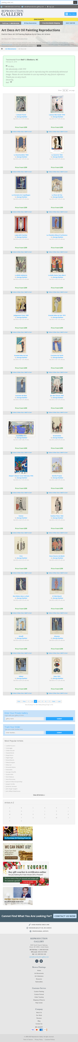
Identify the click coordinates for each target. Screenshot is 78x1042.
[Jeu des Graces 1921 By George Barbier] (57, 393)
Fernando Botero (11, 767)
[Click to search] (75, 2)
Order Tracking (39, 997)
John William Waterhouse (13, 791)
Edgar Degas (9, 758)
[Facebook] (36, 961)
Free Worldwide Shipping (51, 23)
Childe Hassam (10, 750)
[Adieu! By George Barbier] (21, 674)
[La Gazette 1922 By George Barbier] (57, 152)
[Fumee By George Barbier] (21, 513)
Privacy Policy (39, 1039)
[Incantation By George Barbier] (57, 433)
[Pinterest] (41, 961)
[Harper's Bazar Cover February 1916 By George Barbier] (21, 473)
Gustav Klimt (9, 774)
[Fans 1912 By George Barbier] (57, 674)
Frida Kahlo (9, 769)
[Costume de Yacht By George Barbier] (57, 353)
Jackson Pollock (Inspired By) (14, 782)
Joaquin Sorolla (10, 784)
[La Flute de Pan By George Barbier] (57, 192)
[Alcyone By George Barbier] (57, 634)
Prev (24, 701)
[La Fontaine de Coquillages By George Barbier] (21, 192)
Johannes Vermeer (11, 786)
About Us (39, 1012)
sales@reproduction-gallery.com (39, 957)
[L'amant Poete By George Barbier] (21, 112)
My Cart (51, 7)
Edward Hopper (10, 762)
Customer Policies (50, 1039)
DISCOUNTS (39, 19)
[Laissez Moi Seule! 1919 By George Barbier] (57, 112)
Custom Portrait (39, 994)
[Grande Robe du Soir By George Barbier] (21, 353)
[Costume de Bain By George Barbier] (21, 393)
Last (59, 701)
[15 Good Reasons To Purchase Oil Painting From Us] (18, 834)
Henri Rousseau (10, 779)
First (19, 701)
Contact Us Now (65, 916)
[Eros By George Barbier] (21, 553)
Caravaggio (9, 748)
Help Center (39, 1003)
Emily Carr (9, 765)
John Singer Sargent (11, 789)
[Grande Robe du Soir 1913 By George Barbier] (57, 313)
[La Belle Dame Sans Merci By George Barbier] (57, 273)
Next (53, 701)
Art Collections (39, 976)
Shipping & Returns (39, 1000)
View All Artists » (39, 795)
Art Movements (39, 973)
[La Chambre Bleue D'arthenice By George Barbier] (57, 232)
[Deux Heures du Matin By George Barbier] (57, 553)
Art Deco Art (22, 49)
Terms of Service (28, 1039)
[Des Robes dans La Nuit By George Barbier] (21, 593)
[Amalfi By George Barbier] (21, 634)
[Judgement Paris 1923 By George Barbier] (21, 313)
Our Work (39, 1015)
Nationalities (39, 981)
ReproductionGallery (39, 940)
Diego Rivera (9, 755)
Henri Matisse (10, 777)
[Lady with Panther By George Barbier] (21, 232)
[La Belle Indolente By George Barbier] (21, 273)
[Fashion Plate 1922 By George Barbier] (57, 513)
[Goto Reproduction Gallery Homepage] (2, 49)
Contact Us (39, 1024)
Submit (59, 719)
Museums (39, 979)
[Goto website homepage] (12, 15)
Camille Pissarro (10, 746)
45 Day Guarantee (30, 23)
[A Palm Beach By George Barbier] (57, 593)
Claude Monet (10, 753)
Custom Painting (39, 991)
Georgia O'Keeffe (11, 772)
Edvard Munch (10, 760)
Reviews (39, 1018)
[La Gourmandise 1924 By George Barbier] (21, 152)
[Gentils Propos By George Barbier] (57, 473)
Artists (39, 970)
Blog (39, 1021)
